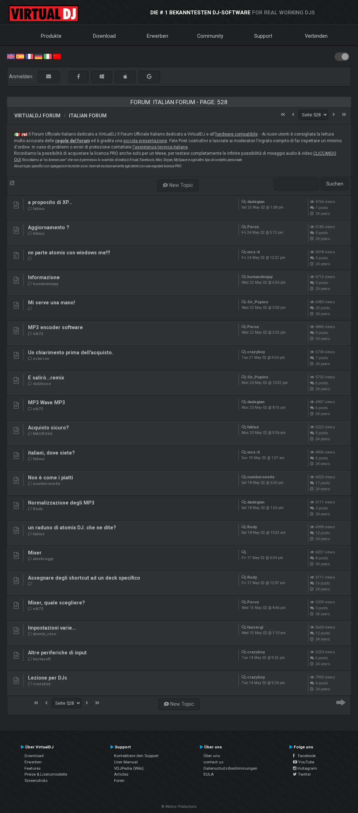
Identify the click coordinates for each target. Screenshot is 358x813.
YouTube (305, 762)
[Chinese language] (57, 56)
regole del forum (72, 140)
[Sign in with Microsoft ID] (101, 76)
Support (263, 36)
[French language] (29, 56)
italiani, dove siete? (51, 453)
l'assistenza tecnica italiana (160, 147)
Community (210, 36)
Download (104, 36)
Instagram (306, 768)
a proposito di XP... (50, 202)
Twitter (304, 774)
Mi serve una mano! (51, 302)
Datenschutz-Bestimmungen (230, 768)
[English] (11, 56)
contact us (213, 762)
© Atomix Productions (179, 806)
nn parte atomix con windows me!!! (69, 252)
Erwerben (157, 36)
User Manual (126, 762)
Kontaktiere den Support (136, 755)
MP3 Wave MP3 (46, 402)
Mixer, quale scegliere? (56, 602)
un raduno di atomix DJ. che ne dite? (72, 527)
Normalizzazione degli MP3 (61, 503)
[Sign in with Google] (149, 76)
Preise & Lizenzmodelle (45, 774)
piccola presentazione (145, 140)
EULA (208, 774)
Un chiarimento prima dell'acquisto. (70, 352)
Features (32, 768)
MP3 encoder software (55, 327)
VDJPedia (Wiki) (129, 768)
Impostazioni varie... (52, 628)
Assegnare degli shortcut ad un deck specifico (84, 578)
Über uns (211, 755)
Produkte (51, 36)
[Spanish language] (20, 56)
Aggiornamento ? (48, 227)
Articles (121, 774)
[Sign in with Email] (48, 76)
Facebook (305, 755)
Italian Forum (88, 115)
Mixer (35, 553)
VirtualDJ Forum (37, 115)
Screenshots (36, 780)
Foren (119, 780)
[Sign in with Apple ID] (125, 76)
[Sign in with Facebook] (78, 76)
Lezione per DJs (47, 678)
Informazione (44, 277)
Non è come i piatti (50, 477)
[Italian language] (47, 56)
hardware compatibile (236, 134)
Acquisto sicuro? (48, 427)
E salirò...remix (46, 377)
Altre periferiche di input (57, 652)
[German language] (38, 56)
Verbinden (316, 36)
